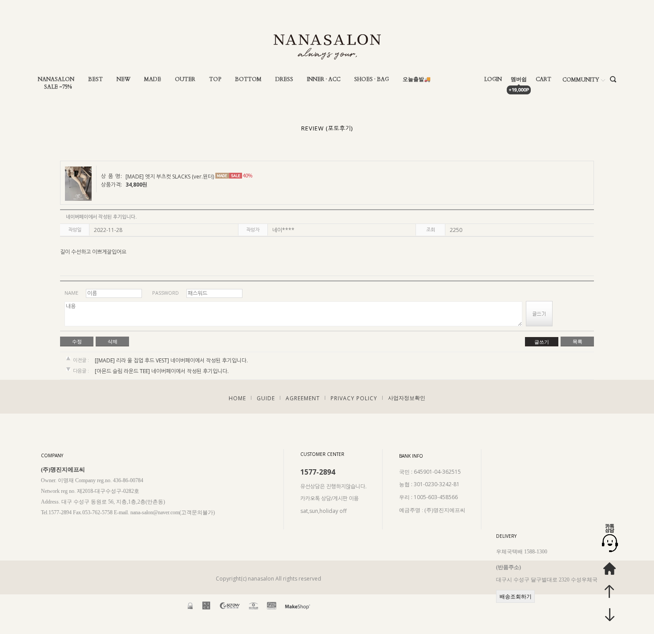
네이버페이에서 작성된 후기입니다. (209, 360)
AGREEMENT (303, 398)
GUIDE (266, 398)
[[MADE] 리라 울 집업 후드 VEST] (132, 360)
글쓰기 (541, 342)
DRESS (284, 79)
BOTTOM (248, 79)
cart (543, 79)
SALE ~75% (58, 87)
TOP (215, 79)
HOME (237, 398)
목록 (577, 341)
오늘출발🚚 (417, 79)
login (493, 79)
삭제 (112, 341)
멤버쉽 (519, 79)
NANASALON (56, 79)
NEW (123, 79)
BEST (95, 79)
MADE (152, 79)
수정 (77, 341)
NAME (71, 292)
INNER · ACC (323, 79)
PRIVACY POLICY (354, 398)
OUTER (185, 79)
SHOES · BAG (371, 79)
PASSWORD (165, 292)
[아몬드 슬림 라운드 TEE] (122, 371)
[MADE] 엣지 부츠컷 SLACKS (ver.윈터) (169, 177)
